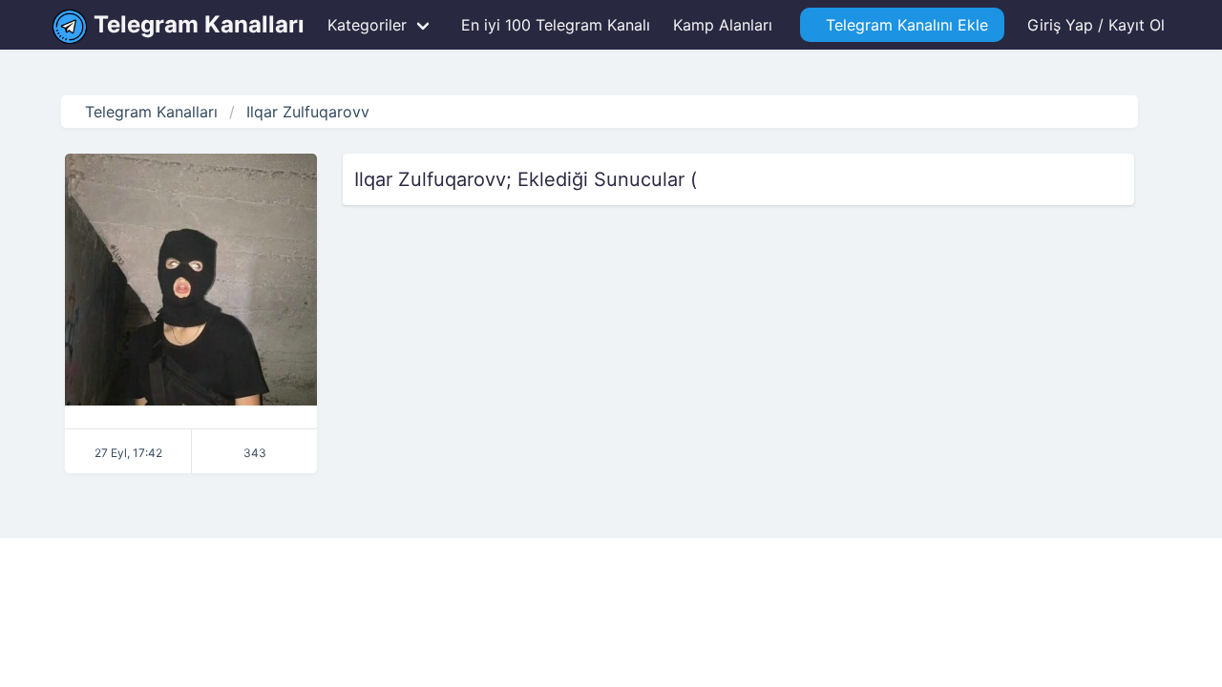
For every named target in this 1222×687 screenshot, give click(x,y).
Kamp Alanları (722, 24)
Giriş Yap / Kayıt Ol (1096, 24)
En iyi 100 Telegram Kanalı (553, 24)
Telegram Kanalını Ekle (902, 24)
